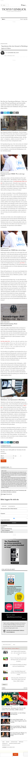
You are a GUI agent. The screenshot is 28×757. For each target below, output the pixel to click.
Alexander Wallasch (13, 52)
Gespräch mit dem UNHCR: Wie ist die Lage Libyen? (13, 174)
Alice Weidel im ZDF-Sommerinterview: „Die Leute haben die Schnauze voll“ (18, 653)
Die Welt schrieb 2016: (5, 341)
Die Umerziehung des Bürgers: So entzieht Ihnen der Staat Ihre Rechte (18, 734)
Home (3, 741)
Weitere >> (4, 684)
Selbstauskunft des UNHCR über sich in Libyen (13, 250)
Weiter (3, 460)
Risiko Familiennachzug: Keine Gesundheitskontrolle (9, 324)
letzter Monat (15, 648)
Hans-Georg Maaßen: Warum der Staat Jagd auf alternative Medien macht (18, 727)
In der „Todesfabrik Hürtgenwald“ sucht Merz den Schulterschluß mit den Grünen (19, 672)
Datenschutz (5, 743)
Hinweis (6, 487)
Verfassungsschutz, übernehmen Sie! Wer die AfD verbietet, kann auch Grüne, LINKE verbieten (18, 679)
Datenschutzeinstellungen (14, 743)
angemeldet (9, 490)
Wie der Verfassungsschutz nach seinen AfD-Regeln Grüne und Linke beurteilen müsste (18, 659)
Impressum (21, 741)
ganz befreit (22, 262)
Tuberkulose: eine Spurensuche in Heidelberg (13, 400)
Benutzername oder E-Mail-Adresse (9, 508)
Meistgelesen (7, 644)
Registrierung (11, 506)
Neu (14, 644)
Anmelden (4, 506)
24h (3, 648)
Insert (15, 754)
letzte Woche (8, 648)
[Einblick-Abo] (14, 587)
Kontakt (7, 741)
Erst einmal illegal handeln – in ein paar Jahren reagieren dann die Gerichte (18, 721)
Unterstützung (14, 741)
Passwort (3, 513)
